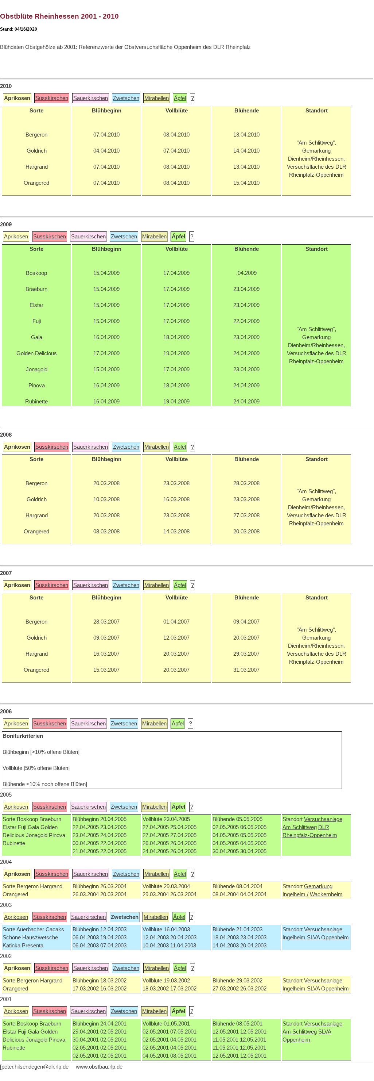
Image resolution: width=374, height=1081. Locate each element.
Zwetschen (126, 98)
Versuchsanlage (323, 819)
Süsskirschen (51, 98)
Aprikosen (16, 236)
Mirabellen (156, 98)
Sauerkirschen (90, 98)
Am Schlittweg (300, 827)
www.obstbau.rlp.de (99, 1067)
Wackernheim (326, 894)
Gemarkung (318, 886)
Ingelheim (295, 937)
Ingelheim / (295, 894)
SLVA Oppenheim (328, 937)
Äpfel (180, 98)
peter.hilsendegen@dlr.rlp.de (35, 1067)
